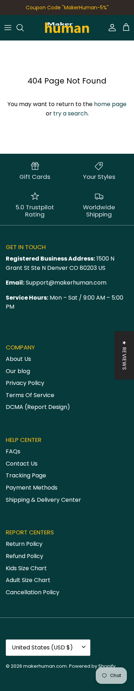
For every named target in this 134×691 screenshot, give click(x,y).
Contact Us (22, 463)
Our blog (18, 371)
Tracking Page (26, 475)
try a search (70, 113)
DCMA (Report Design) (38, 407)
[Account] (110, 27)
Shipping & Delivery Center (43, 500)
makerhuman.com (45, 666)
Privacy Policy (25, 383)
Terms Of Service (30, 395)
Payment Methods (32, 487)
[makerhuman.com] (67, 28)
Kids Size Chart (26, 568)
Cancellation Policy (32, 592)
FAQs (13, 451)
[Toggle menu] (8, 27)
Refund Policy (24, 556)
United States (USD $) (42, 647)
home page (110, 104)
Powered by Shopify (92, 666)
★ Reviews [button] (124, 355)
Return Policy (24, 544)
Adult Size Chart (28, 580)
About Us (18, 359)
